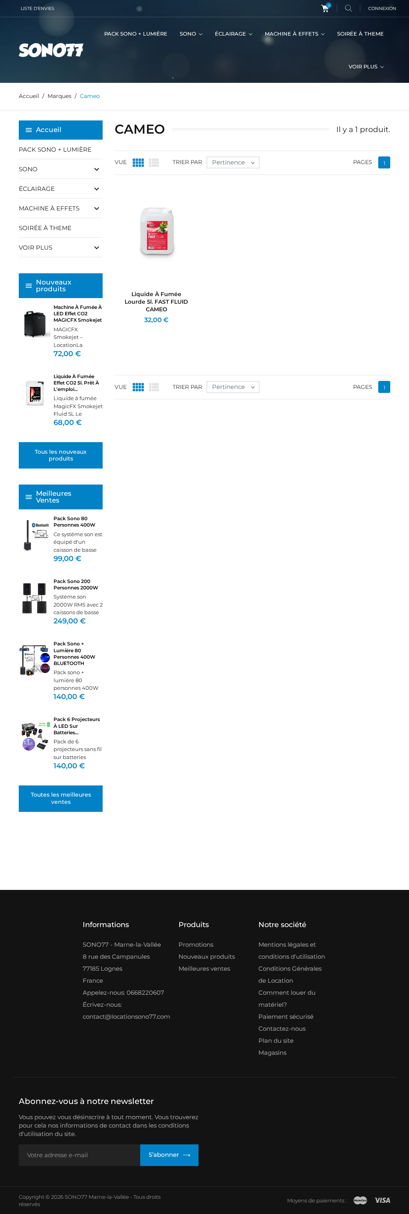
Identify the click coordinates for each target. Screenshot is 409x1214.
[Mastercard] (360, 1200)
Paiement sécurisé (286, 1016)
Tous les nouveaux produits (61, 455)
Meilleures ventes (204, 968)
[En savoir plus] (164, 331)
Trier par (187, 162)
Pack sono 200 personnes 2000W (76, 584)
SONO (189, 33)
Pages (362, 162)
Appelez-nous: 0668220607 (123, 992)
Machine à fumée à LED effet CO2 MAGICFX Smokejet (78, 313)
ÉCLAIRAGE (231, 33)
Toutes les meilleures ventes (61, 798)
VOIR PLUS (364, 66)
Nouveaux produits (207, 956)
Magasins (272, 1052)
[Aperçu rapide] (151, 330)
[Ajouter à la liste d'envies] (177, 331)
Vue (121, 162)
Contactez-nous (282, 1028)
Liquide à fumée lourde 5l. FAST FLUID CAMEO (156, 301)
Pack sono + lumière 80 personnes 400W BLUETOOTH (74, 653)
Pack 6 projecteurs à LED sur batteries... (77, 725)
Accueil (49, 130)
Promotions (196, 944)
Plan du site (276, 1040)
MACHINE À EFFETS (292, 33)
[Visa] (382, 1200)
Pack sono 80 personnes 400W (74, 521)
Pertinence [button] (234, 162)
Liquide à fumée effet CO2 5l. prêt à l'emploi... (76, 382)
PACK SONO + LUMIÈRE (135, 33)
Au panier (135, 331)
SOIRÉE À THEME (360, 33)
